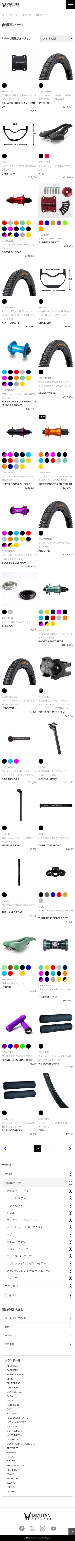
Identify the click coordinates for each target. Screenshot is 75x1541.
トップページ (12, 15)
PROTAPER (13, 1448)
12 (53, 1148)
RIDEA (10, 1457)
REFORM (11, 1452)
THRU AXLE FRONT (49, 845)
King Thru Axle (10, 778)
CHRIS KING (13, 1387)
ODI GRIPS (12, 1439)
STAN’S (10, 1474)
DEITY (10, 1400)
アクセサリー (13, 1286)
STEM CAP (8, 625)
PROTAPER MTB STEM (51, 712)
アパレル (10, 1295)
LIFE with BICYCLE (16, 1422)
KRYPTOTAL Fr (10, 323)
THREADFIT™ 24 (47, 997)
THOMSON (12, 1478)
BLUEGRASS (13, 1383)
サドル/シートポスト (19, 1191)
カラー (8, 1335)
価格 (7, 1326)
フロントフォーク (17, 1248)
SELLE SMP (13, 1470)
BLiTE (10, 1379)
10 (37, 1148)
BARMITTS (12, 1370)
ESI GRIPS (12, 1413)
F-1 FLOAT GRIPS (12, 1130)
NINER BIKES (14, 1435)
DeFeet (10, 1396)
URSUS (11, 1487)
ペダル (11, 1212)
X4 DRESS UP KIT (48, 242)
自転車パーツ (13, 1182)
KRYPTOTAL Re (47, 393)
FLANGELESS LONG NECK (17, 1060)
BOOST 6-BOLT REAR (50, 641)
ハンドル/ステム (16, 1198)
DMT (9, 1409)
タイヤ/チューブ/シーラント (24, 1219)
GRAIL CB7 (44, 323)
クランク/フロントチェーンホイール (29, 1270)
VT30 (41, 173)
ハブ (9, 1234)
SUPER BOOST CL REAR (16, 484)
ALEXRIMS (12, 1366)
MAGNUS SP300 (11, 845)
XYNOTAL (44, 103)
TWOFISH (12, 1483)
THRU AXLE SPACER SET (53, 918)
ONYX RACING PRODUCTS (21, 1444)
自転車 (9, 1173)
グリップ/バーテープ (19, 1256)
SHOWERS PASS (15, 1465)
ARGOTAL (44, 550)
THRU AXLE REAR (12, 912)
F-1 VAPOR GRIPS (48, 1063)
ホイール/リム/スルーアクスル (25, 1227)
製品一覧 (27, 15)
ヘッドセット (15, 1205)
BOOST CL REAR (11, 252)
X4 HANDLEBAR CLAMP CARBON (19, 105)
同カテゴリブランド (15, 1318)
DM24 (41, 1130)
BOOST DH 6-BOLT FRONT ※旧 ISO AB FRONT (19, 403)
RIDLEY (11, 1461)
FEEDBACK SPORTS (17, 1418)
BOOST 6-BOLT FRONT (15, 562)
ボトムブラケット (17, 1241)
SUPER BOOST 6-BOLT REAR (55, 484)
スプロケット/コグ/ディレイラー (26, 1263)
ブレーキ (12, 1277)
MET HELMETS (14, 1431)
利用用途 (9, 1344)
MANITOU (12, 1426)
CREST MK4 (8, 173)
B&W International (16, 1374)
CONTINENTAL (14, 1392)
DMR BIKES (13, 1405)
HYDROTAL (8, 708)
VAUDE (10, 1491)
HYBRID (6, 987)
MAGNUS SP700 (47, 778)
